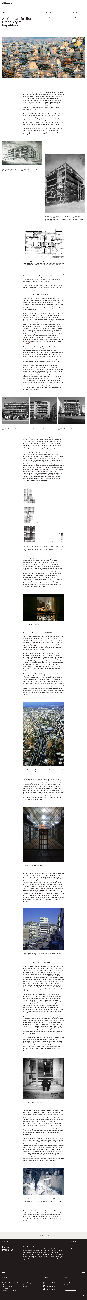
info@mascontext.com (9, 1290)
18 (54, 1126)
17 (35, 1033)
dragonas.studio (76, 1247)
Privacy (25, 1286)
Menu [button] (83, 3)
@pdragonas (75, 1249)
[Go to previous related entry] (3, 1272)
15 (45, 878)
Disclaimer (26, 1285)
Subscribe (71, 1289)
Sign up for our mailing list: (72, 1283)
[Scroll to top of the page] (84, 1296)
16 (42, 996)
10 (44, 586)
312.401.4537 (6, 1288)
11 (34, 645)
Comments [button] (42, 1235)
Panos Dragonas (76, 18)
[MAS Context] (7, 3)
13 (42, 681)
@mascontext (50, 1283)
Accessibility (27, 1283)
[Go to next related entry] (83, 1272)
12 (28, 669)
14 (42, 799)
